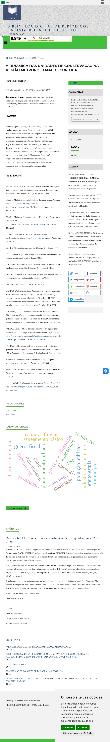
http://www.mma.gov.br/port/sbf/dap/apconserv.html (28, 224)
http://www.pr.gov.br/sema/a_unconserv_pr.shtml (30, 387)
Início (9, 58)
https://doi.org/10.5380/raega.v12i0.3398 (30, 90)
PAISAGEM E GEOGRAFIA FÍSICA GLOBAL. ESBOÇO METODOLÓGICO (38, 647)
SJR (8, 709)
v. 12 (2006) (31, 58)
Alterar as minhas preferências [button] (78, 733)
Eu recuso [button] (83, 727)
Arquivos (19, 58)
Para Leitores (11, 410)
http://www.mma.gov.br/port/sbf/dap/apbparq (25, 207)
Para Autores (10, 415)
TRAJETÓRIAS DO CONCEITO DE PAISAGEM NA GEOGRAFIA (34, 671)
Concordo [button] (68, 727)
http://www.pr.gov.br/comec (38, 238)
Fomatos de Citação (82, 119)
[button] (76, 273)
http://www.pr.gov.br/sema (30, 373)
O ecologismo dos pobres (16, 664)
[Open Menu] (6, 42)
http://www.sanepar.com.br (18, 363)
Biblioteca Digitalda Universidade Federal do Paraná (48, 30)
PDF (74, 83)
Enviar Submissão (18, 508)
